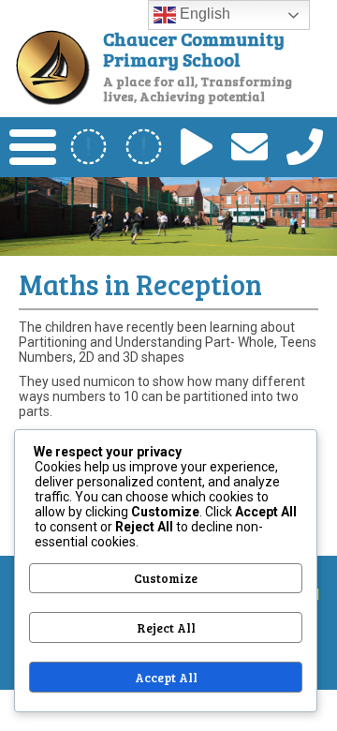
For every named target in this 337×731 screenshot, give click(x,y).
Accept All (166, 677)
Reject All (166, 627)
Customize (166, 578)
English (203, 14)
